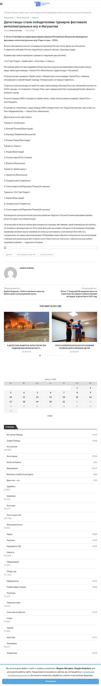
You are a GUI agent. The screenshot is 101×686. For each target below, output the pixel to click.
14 (64, 397)
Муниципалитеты (14, 524)
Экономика (12, 643)
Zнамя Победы (52, 440)
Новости (10, 552)
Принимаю (50, 681)
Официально (52, 581)
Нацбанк (52, 540)
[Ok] (95, 4)
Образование (13, 562)
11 (24, 397)
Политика (11, 593)
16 (90, 397)
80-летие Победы (52, 434)
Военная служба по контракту (52, 474)
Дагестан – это (52, 480)
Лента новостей (14, 515)
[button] (7, 334)
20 (50, 401)
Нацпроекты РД (52, 546)
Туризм (10, 628)
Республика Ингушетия (26, 254)
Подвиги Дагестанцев (52, 587)
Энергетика (52, 653)
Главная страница (11, 13)
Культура (11, 505)
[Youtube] (87, 4)
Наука (52, 534)
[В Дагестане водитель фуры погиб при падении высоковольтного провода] (26, 327)
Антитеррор (52, 456)
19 (37, 401)
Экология (52, 637)
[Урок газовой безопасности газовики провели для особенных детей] (74, 327)
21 (64, 401)
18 (24, 401)
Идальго (9, 254)
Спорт (9, 618)
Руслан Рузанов (46, 254)
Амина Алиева (15, 30)
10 (10, 397)
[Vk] (90, 4)
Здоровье (11, 486)
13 (50, 397)
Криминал (11, 496)
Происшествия (13, 602)
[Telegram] (93, 4)
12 (37, 397)
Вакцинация (52, 468)
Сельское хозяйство (52, 612)
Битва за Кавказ (52, 462)
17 (10, 401)
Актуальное (12, 446)
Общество (11, 571)
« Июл (49, 415)
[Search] (99, 4)
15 (77, 397)
